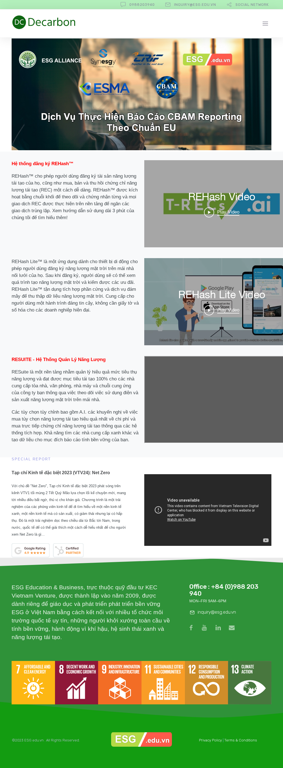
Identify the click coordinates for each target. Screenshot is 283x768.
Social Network (252, 4)
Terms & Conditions (240, 740)
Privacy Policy (210, 740)
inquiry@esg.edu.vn (195, 4)
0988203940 (142, 4)
